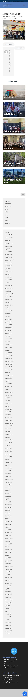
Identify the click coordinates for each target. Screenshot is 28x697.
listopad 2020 (8, 420)
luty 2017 (7, 527)
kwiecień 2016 (8, 549)
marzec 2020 (8, 442)
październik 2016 (9, 538)
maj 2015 (7, 580)
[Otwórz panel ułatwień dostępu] (24, 693)
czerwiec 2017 (8, 516)
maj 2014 (7, 611)
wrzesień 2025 (8, 263)
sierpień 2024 (8, 299)
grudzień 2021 (8, 386)
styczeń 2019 (8, 473)
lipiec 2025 (7, 268)
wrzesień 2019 (8, 457)
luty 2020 (7, 445)
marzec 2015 (8, 586)
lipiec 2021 (7, 400)
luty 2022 (7, 381)
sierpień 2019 (8, 459)
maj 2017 (7, 518)
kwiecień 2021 (8, 409)
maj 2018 (7, 490)
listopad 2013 (8, 625)
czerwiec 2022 (8, 369)
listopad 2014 (8, 597)
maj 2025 (7, 274)
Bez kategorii (8, 206)
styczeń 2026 (8, 252)
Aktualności (6, 18)
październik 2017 (9, 504)
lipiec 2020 (7, 431)
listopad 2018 (8, 476)
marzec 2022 (8, 378)
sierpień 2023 (8, 333)
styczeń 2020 (8, 448)
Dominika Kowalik (11, 16)
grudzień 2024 (8, 288)
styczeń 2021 (8, 414)
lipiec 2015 (7, 575)
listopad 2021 (8, 389)
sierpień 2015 (8, 572)
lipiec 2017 (7, 513)
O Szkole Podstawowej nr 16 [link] (10, 660)
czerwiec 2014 (8, 608)
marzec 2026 (8, 246)
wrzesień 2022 (8, 364)
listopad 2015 (8, 563)
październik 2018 (9, 479)
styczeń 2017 (8, 530)
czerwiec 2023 (8, 339)
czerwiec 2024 (8, 305)
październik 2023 (9, 327)
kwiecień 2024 (8, 310)
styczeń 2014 (8, 622)
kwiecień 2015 (8, 583)
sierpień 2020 (8, 428)
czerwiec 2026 (8, 238)
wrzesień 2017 (8, 507)
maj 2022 (7, 372)
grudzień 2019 (8, 451)
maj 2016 (7, 546)
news (6, 215)
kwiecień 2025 (8, 277)
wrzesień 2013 (8, 631)
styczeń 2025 (8, 285)
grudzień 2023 (8, 322)
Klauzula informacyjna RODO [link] (11, 666)
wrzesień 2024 (8, 296)
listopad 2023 (8, 325)
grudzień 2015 (8, 560)
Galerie (11, 18)
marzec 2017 (8, 524)
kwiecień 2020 (8, 440)
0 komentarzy (19, 18)
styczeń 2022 (8, 384)
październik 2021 (9, 392)
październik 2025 (9, 260)
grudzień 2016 (8, 532)
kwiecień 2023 (8, 344)
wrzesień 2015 (8, 569)
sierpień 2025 (8, 266)
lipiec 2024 (7, 302)
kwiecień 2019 (8, 468)
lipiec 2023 (7, 336)
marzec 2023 (8, 347)
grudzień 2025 (8, 254)
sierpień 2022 (8, 367)
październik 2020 (9, 423)
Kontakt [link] (6, 664)
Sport (6, 217)
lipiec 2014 (7, 605)
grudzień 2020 (8, 417)
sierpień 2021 (8, 398)
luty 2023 (7, 350)
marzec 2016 (8, 552)
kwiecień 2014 (8, 614)
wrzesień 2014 (8, 603)
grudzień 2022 (8, 355)
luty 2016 (7, 555)
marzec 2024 (8, 313)
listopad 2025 (8, 257)
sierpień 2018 (8, 485)
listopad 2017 (8, 501)
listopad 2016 (8, 535)
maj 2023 (7, 341)
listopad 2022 (8, 358)
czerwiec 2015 (8, 577)
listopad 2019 (8, 454)
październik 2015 (9, 566)
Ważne (6, 220)
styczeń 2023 (8, 353)
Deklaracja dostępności (9, 667)
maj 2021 (7, 406)
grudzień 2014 (8, 594)
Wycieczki (7, 223)
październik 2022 (9, 361)
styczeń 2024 (8, 319)
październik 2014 (9, 600)
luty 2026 (7, 249)
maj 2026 (7, 240)
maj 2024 (7, 308)
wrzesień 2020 (8, 426)
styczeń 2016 (8, 558)
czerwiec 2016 (8, 544)
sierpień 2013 (8, 633)
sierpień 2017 (8, 510)
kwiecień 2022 (8, 375)
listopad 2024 (8, 291)
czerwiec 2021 (8, 403)
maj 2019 (7, 465)
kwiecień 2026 (8, 243)
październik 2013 (9, 628)
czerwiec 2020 (8, 434)
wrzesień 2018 (8, 482)
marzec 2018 (8, 496)
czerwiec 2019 (8, 462)
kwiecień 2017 (8, 521)
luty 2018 (7, 499)
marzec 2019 (8, 471)
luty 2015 (7, 589)
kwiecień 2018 (8, 493)
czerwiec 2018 (8, 487)
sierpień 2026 (8, 235)
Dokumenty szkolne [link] (9, 662)
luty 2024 (7, 316)
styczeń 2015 (8, 591)
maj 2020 (7, 437)
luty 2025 (7, 282)
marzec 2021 (8, 412)
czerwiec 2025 (8, 271)
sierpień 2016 (8, 541)
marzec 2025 (8, 280)
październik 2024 (9, 294)
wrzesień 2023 (8, 330)
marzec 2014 (8, 617)
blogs (6, 209)
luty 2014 (7, 619)
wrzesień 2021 (8, 395)
